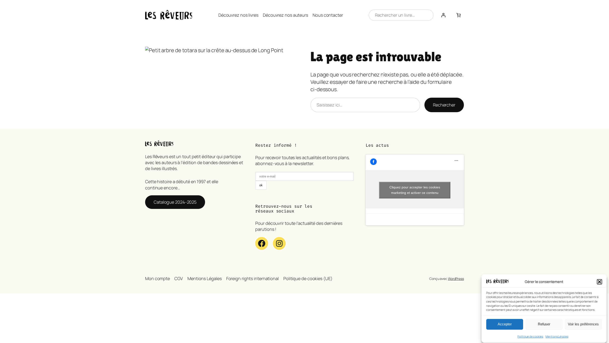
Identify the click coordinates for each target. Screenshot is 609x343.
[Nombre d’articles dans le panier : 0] (458, 15)
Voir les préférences (583, 324)
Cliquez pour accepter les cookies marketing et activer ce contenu (414, 190)
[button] (599, 281)
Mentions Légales (556, 336)
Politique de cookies (530, 336)
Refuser (544, 324)
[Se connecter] (443, 15)
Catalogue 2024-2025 (175, 202)
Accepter (505, 324)
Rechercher (444, 105)
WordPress (456, 278)
